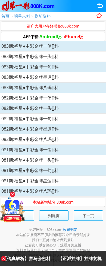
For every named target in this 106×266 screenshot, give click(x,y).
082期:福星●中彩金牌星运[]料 (30, 129)
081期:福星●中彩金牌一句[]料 (30, 170)
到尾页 (54, 215)
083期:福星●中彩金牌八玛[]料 (30, 87)
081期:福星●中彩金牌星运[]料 (30, 181)
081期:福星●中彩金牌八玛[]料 (30, 191)
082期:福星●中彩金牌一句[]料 (30, 119)
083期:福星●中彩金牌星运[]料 (30, 77)
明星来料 (22, 16)
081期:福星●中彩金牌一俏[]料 (30, 150)
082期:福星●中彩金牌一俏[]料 (30, 98)
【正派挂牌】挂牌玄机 (80, 258)
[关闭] (12, 194)
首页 (5, 16)
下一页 (88, 215)
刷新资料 (43, 16)
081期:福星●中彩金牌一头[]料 (30, 160)
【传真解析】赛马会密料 (27, 258)
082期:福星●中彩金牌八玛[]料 (30, 139)
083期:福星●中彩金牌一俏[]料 (30, 46)
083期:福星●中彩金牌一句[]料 (30, 67)
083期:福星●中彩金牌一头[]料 (30, 56)
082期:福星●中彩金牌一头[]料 (30, 108)
